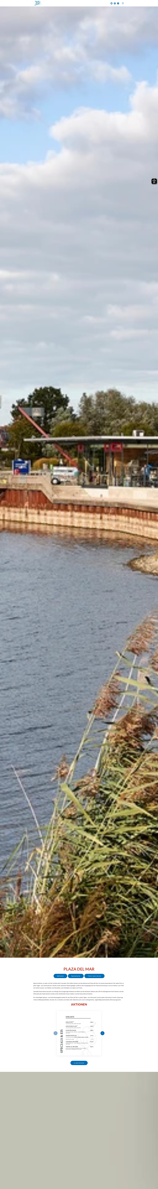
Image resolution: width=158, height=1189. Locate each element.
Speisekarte (75, 976)
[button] (123, 3)
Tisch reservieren (94, 976)
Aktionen (60, 976)
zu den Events (79, 1063)
